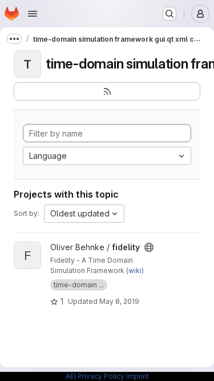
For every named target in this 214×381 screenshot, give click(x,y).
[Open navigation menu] (32, 14)
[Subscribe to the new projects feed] (107, 91)
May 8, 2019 (119, 301)
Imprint (137, 376)
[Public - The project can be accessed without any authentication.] (149, 247)
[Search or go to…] (169, 14)
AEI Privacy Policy (95, 376)
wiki (135, 270)
